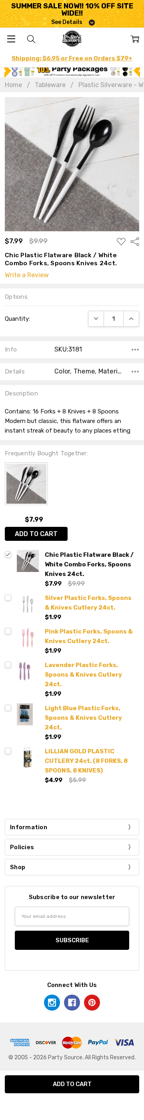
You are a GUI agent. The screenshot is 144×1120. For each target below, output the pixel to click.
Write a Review (27, 275)
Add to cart (36, 534)
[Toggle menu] (11, 39)
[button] (72, 70)
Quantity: (17, 318)
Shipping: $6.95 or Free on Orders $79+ (72, 58)
